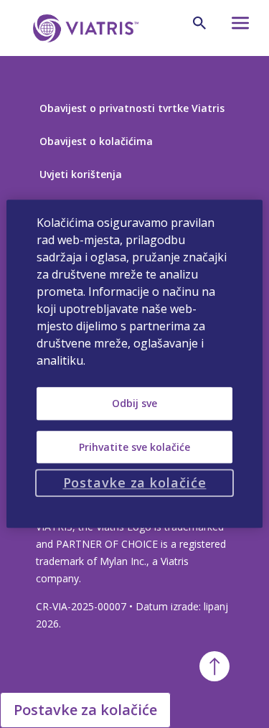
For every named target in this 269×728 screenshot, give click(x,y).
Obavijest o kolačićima (96, 141)
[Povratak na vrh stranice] (214, 666)
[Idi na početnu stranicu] (83, 28)
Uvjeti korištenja (80, 174)
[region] (134, 364)
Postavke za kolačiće (85, 709)
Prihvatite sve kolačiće (134, 447)
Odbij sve (134, 403)
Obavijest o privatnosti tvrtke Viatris (132, 108)
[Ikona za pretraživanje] (199, 23)
